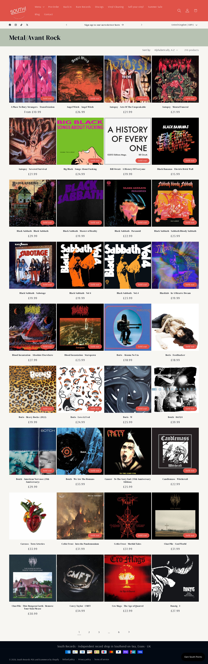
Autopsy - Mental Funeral (175, 107)
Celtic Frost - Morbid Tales (127, 544)
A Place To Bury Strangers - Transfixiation (33, 107)
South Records (23, 659)
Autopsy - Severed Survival (33, 169)
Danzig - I (175, 606)
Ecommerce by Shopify (49, 659)
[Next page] (129, 632)
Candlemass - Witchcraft (175, 479)
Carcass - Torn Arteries (33, 544)
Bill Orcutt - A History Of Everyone (127, 169)
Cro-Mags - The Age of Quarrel (127, 606)
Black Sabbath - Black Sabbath (32, 231)
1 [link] (79, 632)
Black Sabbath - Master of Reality (80, 231)
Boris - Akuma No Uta (128, 355)
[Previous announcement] (66, 24)
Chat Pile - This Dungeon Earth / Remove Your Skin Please (32, 607)
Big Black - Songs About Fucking (80, 169)
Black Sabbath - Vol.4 (128, 293)
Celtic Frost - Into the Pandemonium (80, 544)
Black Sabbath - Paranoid (128, 231)
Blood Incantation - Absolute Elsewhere (32, 355)
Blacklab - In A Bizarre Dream (175, 293)
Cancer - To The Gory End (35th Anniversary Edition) (128, 480)
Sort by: (146, 50)
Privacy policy (84, 659)
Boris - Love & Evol (80, 417)
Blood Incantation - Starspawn (80, 355)
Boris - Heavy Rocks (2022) (33, 417)
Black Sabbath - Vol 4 (80, 293)
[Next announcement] (142, 24)
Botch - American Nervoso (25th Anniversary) (32, 480)
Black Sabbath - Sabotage (33, 293)
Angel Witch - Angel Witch (80, 107)
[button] (39, 7)
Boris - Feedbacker (175, 355)
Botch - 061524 (175, 417)
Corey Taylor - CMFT (80, 606)
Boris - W (127, 417)
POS (33, 659)
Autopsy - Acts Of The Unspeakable (128, 107)
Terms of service (101, 659)
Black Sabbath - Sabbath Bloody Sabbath (175, 231)
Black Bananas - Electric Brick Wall (175, 169)
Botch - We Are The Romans (80, 479)
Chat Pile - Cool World (175, 544)
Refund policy (69, 659)
